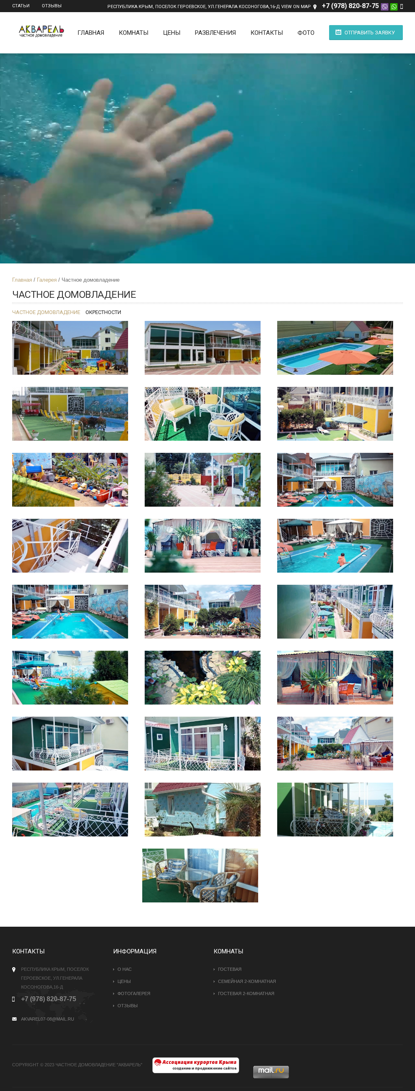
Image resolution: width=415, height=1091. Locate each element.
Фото (305, 32)
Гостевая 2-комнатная (246, 993)
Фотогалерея (134, 993)
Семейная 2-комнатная (247, 981)
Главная (90, 32)
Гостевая (230, 969)
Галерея (47, 280)
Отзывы (52, 5)
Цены (171, 32)
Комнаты (133, 32)
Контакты (266, 32)
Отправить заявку (369, 33)
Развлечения (215, 32)
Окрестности (103, 312)
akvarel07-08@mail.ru (47, 1019)
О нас (125, 969)
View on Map (296, 6)
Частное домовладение (46, 312)
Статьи (21, 5)
